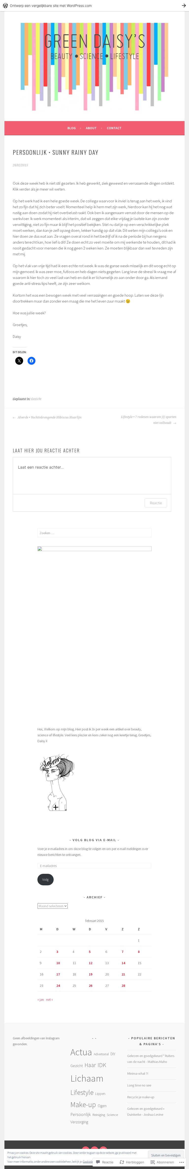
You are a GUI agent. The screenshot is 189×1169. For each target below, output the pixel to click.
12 (90, 963)
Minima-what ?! (137, 1073)
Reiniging (99, 1115)
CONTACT (114, 128)
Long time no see (139, 1085)
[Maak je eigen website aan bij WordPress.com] (94, 5)
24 (58, 985)
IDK (101, 1065)
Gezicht (36, 399)
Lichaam (86, 1078)
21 (123, 974)
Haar (90, 1065)
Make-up (83, 1104)
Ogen (102, 1105)
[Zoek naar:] (94, 533)
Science (112, 1115)
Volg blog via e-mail (94, 840)
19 (90, 974)
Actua (81, 1052)
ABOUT (91, 128)
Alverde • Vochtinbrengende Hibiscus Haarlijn (49, 417)
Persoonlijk (80, 1114)
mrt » (49, 999)
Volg (45, 879)
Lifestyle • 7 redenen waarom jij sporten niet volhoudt (148, 420)
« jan (40, 999)
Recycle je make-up (140, 1097)
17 (58, 974)
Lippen (100, 1093)
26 (90, 985)
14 (123, 963)
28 (123, 985)
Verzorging (79, 1122)
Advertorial (101, 1054)
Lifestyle (82, 1092)
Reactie (156, 503)
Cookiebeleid (90, 1161)
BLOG (71, 128)
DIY (112, 1053)
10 (58, 963)
